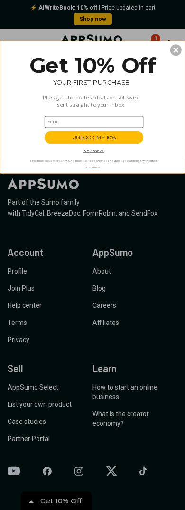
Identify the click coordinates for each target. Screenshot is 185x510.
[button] (176, 50)
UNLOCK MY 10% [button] (94, 137)
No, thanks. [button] (93, 150)
